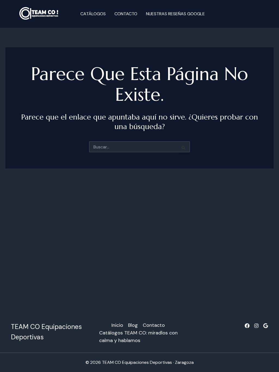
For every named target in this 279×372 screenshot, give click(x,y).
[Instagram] (256, 325)
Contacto (125, 14)
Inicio (117, 325)
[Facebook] (247, 325)
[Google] (265, 325)
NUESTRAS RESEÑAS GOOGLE (175, 14)
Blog (133, 325)
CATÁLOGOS (93, 14)
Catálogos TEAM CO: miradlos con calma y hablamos (138, 337)
